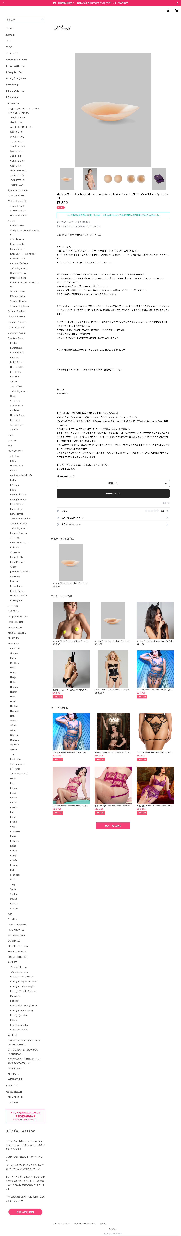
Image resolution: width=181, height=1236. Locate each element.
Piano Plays (16, 509)
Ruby (13, 870)
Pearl (13, 793)
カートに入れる (113, 493)
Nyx (12, 716)
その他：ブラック (17, 180)
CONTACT (12, 53)
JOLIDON (13, 606)
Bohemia (15, 547)
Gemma (14, 653)
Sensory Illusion (18, 301)
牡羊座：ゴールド (17, 117)
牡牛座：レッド (16, 122)
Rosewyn (15, 420)
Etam (10, 435)
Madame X (15, 410)
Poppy (13, 826)
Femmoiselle (17, 352)
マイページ (13, 1102)
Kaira (13, 480)
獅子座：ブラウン (17, 137)
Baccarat (15, 648)
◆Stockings (12, 84)
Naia (12, 682)
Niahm (13, 692)
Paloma (14, 788)
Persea (13, 802)
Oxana (13, 749)
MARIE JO (13, 638)
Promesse (15, 831)
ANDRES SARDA (16, 195)
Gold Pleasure (17, 291)
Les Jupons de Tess (18, 616)
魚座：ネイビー (16, 165)
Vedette (14, 381)
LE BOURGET (15, 1068)
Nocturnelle (16, 367)
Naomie (14, 687)
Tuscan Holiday (18, 523)
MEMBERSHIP (15, 1097)
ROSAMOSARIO (16, 935)
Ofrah (13, 725)
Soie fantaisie (17, 764)
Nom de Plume (18, 415)
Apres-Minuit (17, 206)
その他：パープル (17, 175)
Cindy (13, 567)
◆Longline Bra (14, 72)
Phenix (13, 807)
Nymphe (14, 711)
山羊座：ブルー (16, 156)
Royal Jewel (16, 514)
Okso (13, 730)
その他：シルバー (17, 185)
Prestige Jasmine (19, 1015)
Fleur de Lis (16, 557)
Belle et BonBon (16, 311)
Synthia (14, 908)
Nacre (13, 672)
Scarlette (15, 875)
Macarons (15, 996)
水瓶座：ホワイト (17, 161)
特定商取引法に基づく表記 (85, 1224)
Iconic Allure (17, 249)
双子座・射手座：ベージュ (21, 127)
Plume (13, 822)
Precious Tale (17, 258)
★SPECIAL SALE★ (16, 59)
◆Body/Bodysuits (16, 78)
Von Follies (16, 386)
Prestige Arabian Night (22, 986)
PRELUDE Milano (17, 924)
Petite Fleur (16, 586)
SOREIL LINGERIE (18, 957)
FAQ (8, 41)
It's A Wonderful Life (21, 475)
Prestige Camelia (19, 1029)
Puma (13, 836)
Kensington (16, 600)
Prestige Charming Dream (23, 1005)
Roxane (14, 865)
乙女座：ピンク (16, 141)
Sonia (13, 889)
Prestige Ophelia (19, 1025)
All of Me (15, 538)
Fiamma (14, 357)
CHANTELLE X (16, 327)
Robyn (13, 850)
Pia (11, 812)
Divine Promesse (19, 215)
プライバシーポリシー (61, 1224)
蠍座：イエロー (16, 151)
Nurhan (14, 706)
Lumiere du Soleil (19, 543)
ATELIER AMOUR (17, 201)
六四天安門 (25, 1224)
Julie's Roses (16, 362)
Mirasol (14, 1020)
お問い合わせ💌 (25, 1212)
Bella (13, 461)
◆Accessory (13, 97)
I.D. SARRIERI (15, 451)
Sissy (12, 884)
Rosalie (14, 860)
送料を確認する (84, 222)
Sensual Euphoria (19, 306)
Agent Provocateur (18, 190)
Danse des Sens (18, 278)
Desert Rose (16, 465)
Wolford (12, 1035)
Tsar (12, 754)
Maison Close (15, 627)
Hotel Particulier (19, 595)
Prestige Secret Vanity (21, 1010)
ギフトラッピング (65, 476)
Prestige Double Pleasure (23, 991)
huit (10, 446)
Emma (13, 470)
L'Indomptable (17, 296)
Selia (12, 879)
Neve (13, 778)
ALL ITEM (12, 1085)
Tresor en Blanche (20, 518)
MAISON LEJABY (17, 633)
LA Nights (15, 485)
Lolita (13, 490)
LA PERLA (13, 611)
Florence (15, 581)
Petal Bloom (16, 504)
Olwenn (14, 735)
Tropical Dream (18, 967)
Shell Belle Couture (18, 946)
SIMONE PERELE (17, 951)
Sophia (14, 894)
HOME (9, 28)
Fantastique (16, 348)
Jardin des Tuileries (20, 571)
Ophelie (14, 744)
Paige (13, 783)
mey (10, 914)
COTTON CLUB (16, 333)
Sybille (14, 903)
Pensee (14, 797)
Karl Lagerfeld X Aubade (23, 254)
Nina (12, 696)
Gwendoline (16, 405)
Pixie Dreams (17, 562)
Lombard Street (18, 494)
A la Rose (15, 456)
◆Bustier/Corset (15, 66)
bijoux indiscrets (16, 316)
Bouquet (14, 1001)
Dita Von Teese (16, 338)
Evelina (14, 343)
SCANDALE (14, 941)
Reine (13, 846)
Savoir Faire (16, 425)
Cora (12, 396)
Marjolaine (13, 643)
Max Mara (13, 1074)
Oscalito (12, 919)
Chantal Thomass (17, 322)
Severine (14, 377)
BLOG (9, 47)
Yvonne (14, 429)
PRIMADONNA (16, 930)
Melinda (14, 663)
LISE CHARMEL (16, 622)
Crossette (15, 552)
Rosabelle (15, 372)
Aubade (12, 221)
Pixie (12, 817)
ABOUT (10, 35)
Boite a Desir (17, 226)
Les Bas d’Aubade (19, 263)
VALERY (12, 962)
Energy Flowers (18, 533)
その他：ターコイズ (18, 170)
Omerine (14, 740)
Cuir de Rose (17, 239)
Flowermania (17, 244)
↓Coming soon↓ (19, 268)
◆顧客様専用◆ (15, 1079)
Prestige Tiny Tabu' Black (24, 981)
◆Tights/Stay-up (15, 91)
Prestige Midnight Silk (22, 977)
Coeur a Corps (18, 273)
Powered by (110, 1234)
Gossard (12, 440)
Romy (13, 855)
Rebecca (14, 841)
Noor (13, 701)
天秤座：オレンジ (17, 146)
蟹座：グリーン (16, 132)
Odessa (14, 720)
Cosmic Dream (18, 210)
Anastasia (15, 576)
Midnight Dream (18, 499)
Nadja (13, 677)
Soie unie (15, 769)
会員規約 (103, 1224)
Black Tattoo (17, 591)
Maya (13, 658)
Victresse (15, 401)
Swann (13, 899)
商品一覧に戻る (113, 825)
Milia (13, 667)
